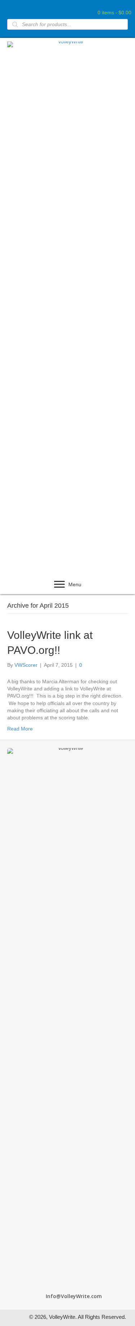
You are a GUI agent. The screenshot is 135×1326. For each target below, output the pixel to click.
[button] (59, 584)
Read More (20, 729)
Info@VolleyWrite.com (74, 1296)
